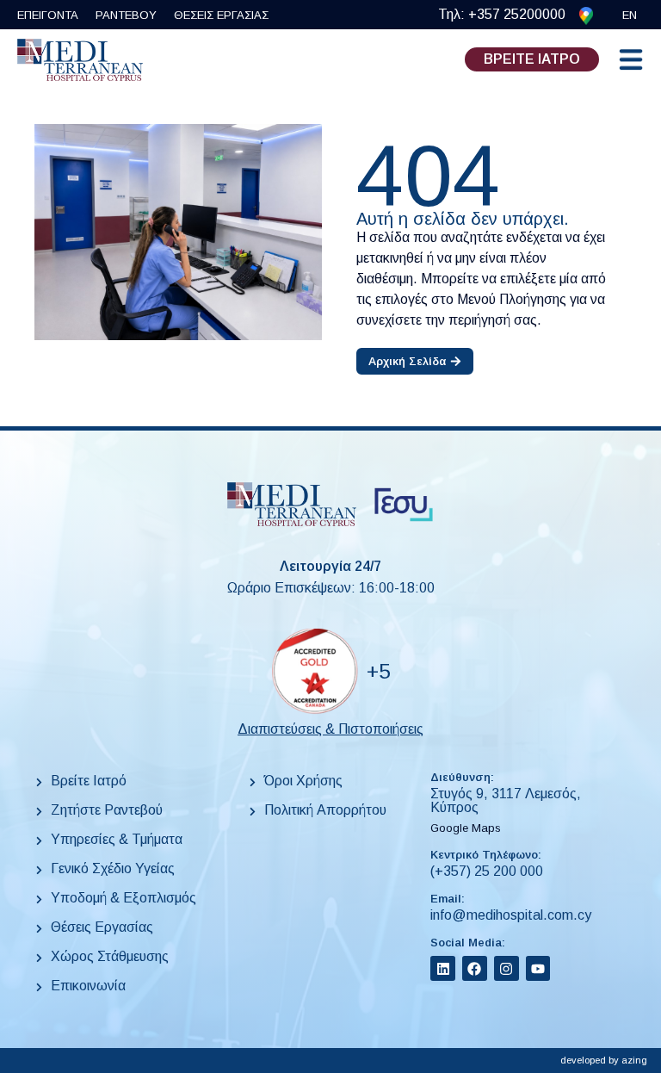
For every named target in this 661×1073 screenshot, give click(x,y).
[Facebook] (474, 968)
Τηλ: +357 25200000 (501, 14)
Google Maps (465, 828)
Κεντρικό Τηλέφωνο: (485, 854)
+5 (378, 671)
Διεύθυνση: (462, 777)
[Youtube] (538, 968)
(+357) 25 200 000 (486, 871)
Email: (447, 898)
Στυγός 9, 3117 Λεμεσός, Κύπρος (505, 800)
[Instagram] (506, 968)
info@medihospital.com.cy (510, 915)
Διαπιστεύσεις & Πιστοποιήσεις (330, 729)
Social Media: (467, 942)
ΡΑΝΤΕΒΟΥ (126, 15)
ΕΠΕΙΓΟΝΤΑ (47, 15)
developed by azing (603, 1060)
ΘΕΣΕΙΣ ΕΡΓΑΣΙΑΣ (221, 15)
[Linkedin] (442, 968)
